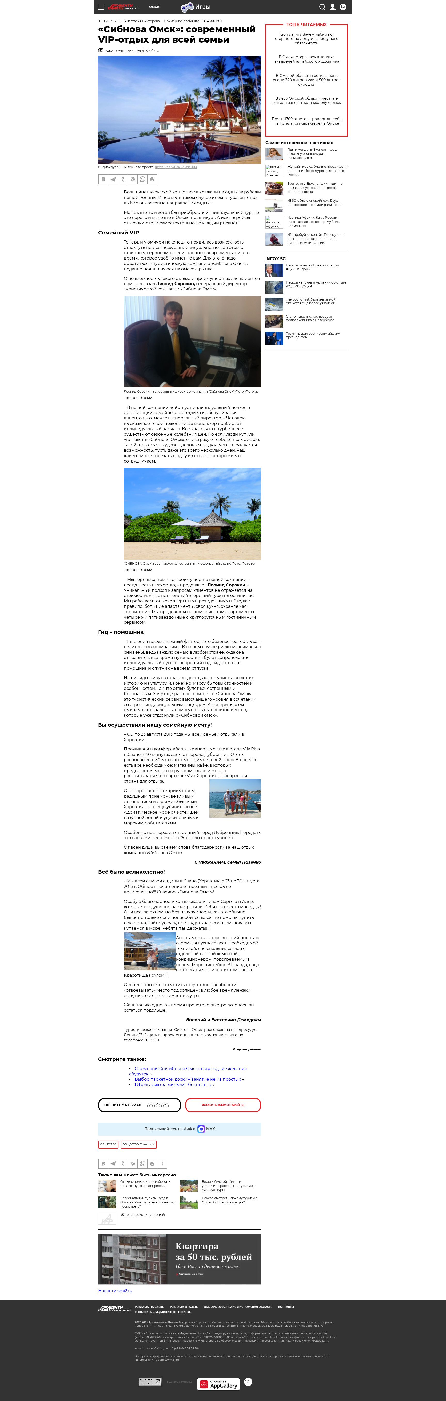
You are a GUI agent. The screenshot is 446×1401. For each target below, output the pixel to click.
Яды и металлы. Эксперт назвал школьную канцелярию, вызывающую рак (313, 154)
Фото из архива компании (176, 167)
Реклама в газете (184, 1307)
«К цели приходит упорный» (143, 1215)
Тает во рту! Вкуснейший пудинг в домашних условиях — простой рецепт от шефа (315, 188)
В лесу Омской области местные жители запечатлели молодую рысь (306, 100)
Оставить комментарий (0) (223, 1105)
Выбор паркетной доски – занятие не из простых (188, 1079)
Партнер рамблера (179, 1381)
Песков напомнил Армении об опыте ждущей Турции (316, 284)
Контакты (286, 1307)
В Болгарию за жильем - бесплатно (173, 1084)
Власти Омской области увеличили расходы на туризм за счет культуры (228, 1186)
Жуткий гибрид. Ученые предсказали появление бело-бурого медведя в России (318, 171)
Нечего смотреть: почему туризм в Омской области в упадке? (229, 1200)
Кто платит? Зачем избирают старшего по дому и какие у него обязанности (306, 38)
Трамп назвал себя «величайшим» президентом (313, 335)
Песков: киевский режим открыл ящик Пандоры (312, 267)
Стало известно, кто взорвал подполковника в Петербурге (310, 318)
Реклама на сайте (149, 1307)
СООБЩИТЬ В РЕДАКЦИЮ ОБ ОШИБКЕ (163, 1312)
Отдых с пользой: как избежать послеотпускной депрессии (145, 1184)
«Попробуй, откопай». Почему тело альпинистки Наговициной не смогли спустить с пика (316, 239)
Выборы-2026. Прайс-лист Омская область (238, 1307)
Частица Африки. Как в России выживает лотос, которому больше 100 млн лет (316, 222)
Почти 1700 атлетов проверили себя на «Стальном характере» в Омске (306, 121)
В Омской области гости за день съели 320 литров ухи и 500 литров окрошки (307, 80)
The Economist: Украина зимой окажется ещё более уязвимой (311, 301)
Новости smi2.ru (115, 1290)
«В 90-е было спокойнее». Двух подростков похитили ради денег (315, 203)
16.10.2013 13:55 (109, 21)
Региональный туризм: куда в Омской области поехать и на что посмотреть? (147, 1202)
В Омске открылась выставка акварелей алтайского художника (306, 59)
